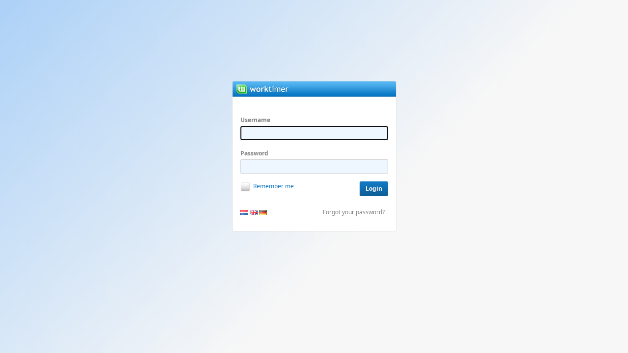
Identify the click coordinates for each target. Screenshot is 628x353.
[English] (254, 212)
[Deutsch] (263, 212)
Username (255, 120)
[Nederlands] (244, 212)
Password (254, 153)
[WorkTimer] (278, 89)
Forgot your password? (354, 212)
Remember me (273, 186)
